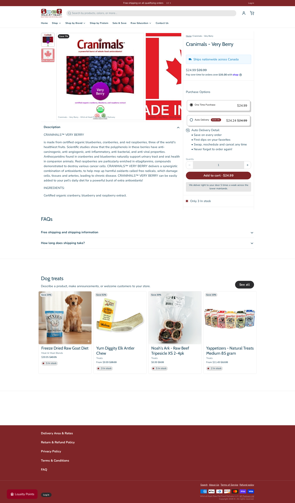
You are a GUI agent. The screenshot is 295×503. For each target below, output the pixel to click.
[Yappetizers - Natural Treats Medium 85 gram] (229, 317)
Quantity (190, 159)
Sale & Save (120, 23)
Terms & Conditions (55, 460)
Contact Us (162, 23)
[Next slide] (176, 75)
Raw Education (139, 23)
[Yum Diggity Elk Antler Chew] (120, 317)
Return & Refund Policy (58, 442)
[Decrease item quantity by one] (189, 165)
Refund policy (247, 484)
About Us (214, 484)
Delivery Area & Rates (57, 433)
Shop (55, 23)
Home (44, 23)
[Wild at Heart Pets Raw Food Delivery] (51, 13)
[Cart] (250, 13)
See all (244, 285)
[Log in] (242, 13)
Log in (251, 3)
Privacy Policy (51, 451)
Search (204, 484)
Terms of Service (229, 484)
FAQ (44, 470)
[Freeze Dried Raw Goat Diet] (65, 317)
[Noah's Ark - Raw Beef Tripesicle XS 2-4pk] (175, 317)
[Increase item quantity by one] (247, 165)
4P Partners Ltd (247, 496)
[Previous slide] (62, 75)
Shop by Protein (99, 23)
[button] (218, 175)
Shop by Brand (73, 23)
